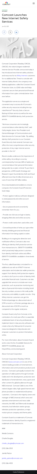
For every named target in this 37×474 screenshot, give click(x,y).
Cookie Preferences (18, 472)
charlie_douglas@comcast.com (13, 443)
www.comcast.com (15, 362)
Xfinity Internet (22, 76)
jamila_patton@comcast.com (12, 458)
